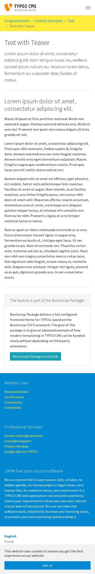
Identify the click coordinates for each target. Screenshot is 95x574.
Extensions (12, 407)
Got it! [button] (47, 565)
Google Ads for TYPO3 (21, 451)
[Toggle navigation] (88, 7)
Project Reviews (16, 446)
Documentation (16, 391)
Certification (14, 397)
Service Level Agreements (23, 435)
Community (13, 402)
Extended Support (18, 441)
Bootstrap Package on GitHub (35, 356)
